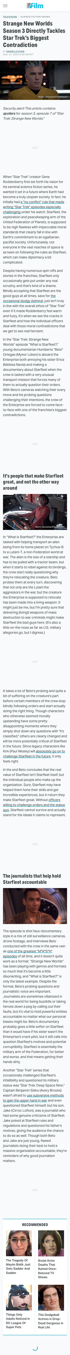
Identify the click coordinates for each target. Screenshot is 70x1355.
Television (10, 17)
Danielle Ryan (15, 51)
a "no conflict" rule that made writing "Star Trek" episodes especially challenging (33, 207)
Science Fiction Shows (35, 17)
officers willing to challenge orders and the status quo (34, 805)
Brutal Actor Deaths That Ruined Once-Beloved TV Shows (47, 1269)
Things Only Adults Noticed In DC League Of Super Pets (18, 1321)
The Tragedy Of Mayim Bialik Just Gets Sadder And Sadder (18, 1266)
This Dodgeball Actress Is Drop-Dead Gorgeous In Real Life (50, 1321)
